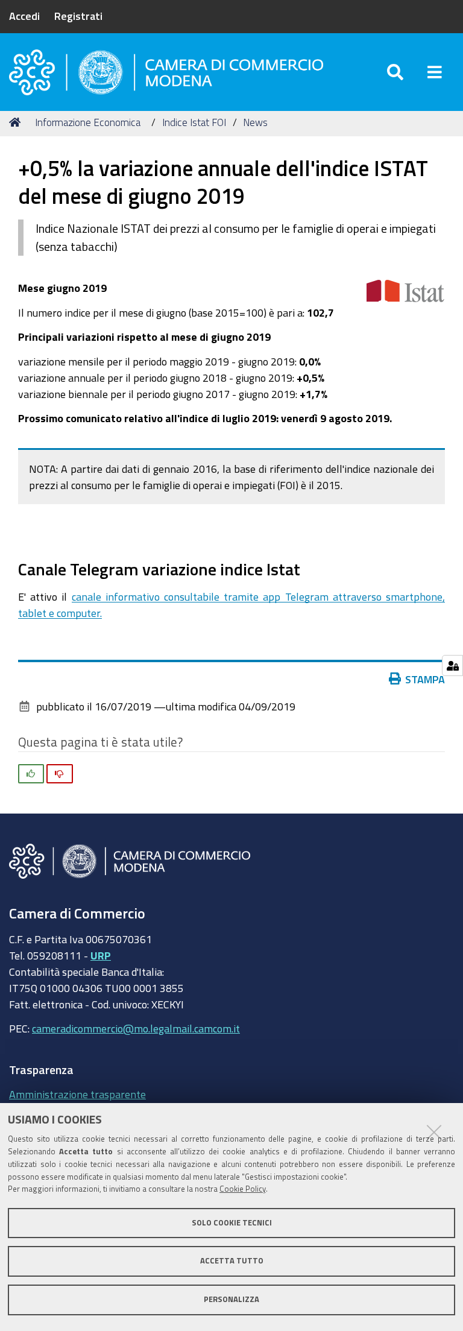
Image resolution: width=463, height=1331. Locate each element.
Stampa (425, 679)
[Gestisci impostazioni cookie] (452, 665)
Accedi (24, 15)
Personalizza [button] (231, 1299)
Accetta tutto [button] (231, 1261)
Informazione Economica (87, 122)
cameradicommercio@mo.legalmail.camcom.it (136, 1028)
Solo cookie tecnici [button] (232, 1223)
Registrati (78, 15)
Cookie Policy (242, 1189)
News (255, 122)
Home (17, 122)
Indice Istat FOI (194, 122)
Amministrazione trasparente (77, 1094)
